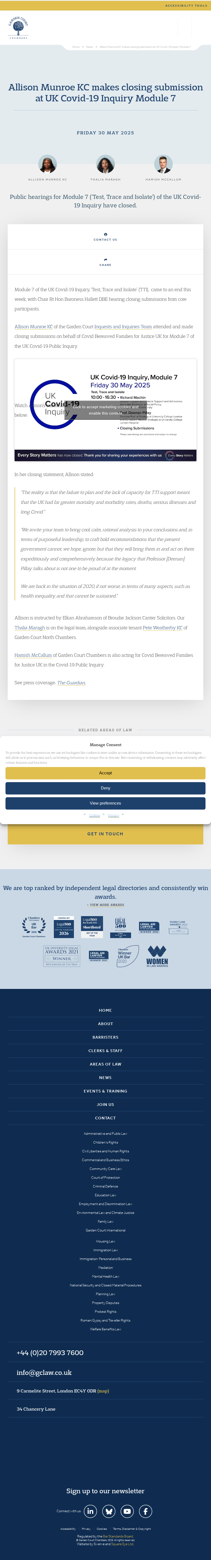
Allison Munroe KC (34, 326)
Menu (198, 28)
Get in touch (105, 833)
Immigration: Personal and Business (106, 1259)
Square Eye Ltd (122, 1544)
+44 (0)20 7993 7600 (185, 28)
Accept (105, 773)
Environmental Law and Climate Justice (105, 1213)
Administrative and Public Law (105, 1133)
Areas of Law (105, 1064)
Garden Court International (105, 1230)
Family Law (105, 1221)
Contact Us (106, 239)
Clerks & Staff (105, 1050)
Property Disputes (105, 1303)
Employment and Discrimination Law (105, 1204)
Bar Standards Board (118, 1536)
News (105, 1077)
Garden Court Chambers (18, 28)
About (105, 1023)
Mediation (105, 1268)
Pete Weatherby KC (162, 627)
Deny (105, 788)
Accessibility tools (186, 5)
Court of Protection (105, 1177)
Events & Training (105, 1091)
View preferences (105, 803)
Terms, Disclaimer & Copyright (132, 1529)
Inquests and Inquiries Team (123, 326)
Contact (105, 1118)
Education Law (105, 1195)
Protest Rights (105, 1311)
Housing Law (105, 1241)
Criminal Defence (105, 1186)
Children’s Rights (105, 1142)
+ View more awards (105, 905)
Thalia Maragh (30, 627)
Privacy (113, 815)
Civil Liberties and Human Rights (105, 1151)
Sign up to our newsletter (105, 1491)
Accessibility (68, 1529)
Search (172, 28)
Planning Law (105, 1294)
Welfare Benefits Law (105, 1329)
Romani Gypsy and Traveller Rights (105, 1320)
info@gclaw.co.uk (44, 1372)
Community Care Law (106, 1169)
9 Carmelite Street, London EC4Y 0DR (63, 1391)
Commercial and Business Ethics (105, 1160)
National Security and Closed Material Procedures (105, 1285)
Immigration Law (105, 1250)
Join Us (105, 1104)
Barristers (106, 1037)
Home (105, 1010)
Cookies (94, 815)
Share (105, 265)
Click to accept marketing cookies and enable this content (105, 410)
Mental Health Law (105, 1276)
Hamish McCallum (33, 655)
